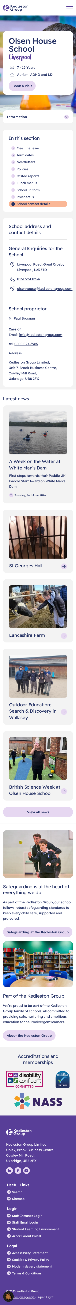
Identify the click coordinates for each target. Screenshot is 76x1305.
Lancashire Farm (27, 635)
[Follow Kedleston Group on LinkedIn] (9, 1170)
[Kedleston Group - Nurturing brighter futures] (15, 8)
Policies (22, 169)
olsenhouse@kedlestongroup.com (44, 288)
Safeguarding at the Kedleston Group (38, 932)
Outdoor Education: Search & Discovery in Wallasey (32, 711)
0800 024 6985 (26, 344)
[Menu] (69, 7)
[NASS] (38, 1101)
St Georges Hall (25, 565)
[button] (8, 1296)
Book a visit (22, 86)
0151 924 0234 (28, 279)
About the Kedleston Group (29, 1035)
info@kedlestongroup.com (40, 335)
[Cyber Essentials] (63, 1079)
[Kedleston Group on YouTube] (26, 1170)
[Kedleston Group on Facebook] (18, 1170)
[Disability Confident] (24, 1079)
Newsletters (26, 162)
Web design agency (20, 1297)
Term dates (25, 155)
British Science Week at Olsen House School (34, 790)
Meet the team (28, 148)
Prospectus (25, 197)
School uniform (28, 190)
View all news (38, 812)
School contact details (33, 204)
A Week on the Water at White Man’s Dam (34, 464)
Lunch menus (27, 183)
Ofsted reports (28, 176)
